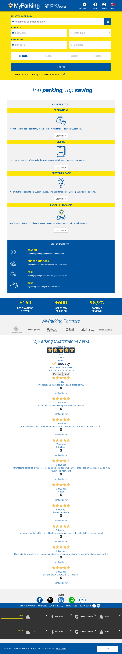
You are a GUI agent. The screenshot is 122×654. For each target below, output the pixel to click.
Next (66, 373)
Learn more (61, 136)
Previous (57, 373)
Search (61, 67)
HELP (95, 8)
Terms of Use (71, 605)
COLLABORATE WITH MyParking (50, 605)
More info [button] (61, 648)
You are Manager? (28, 605)
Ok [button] (107, 648)
